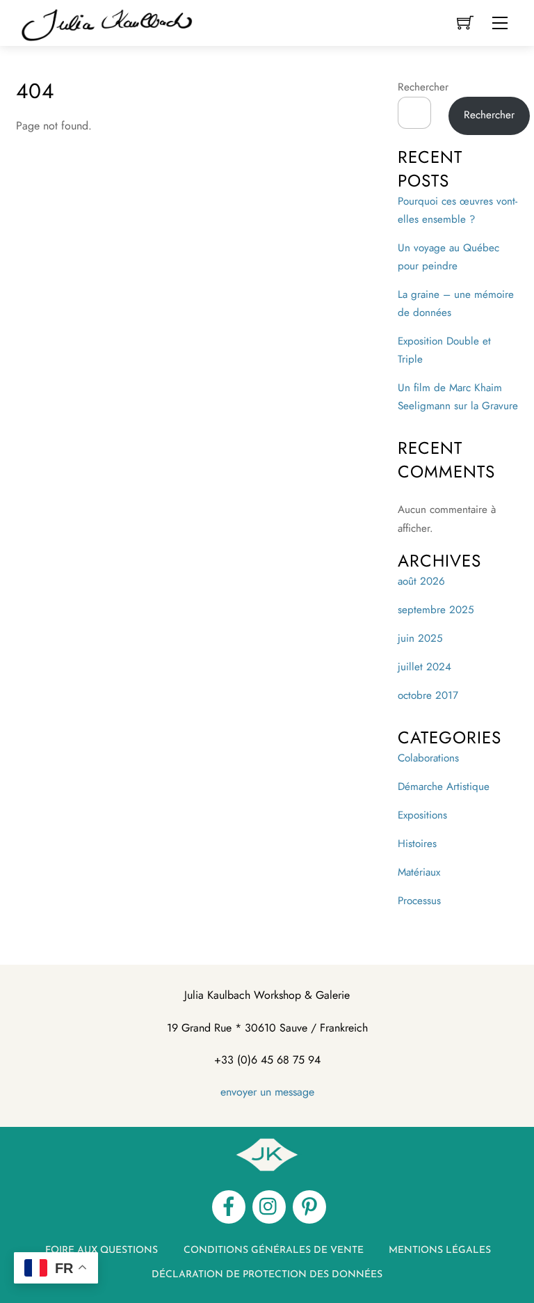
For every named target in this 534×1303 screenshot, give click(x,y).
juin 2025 (420, 638)
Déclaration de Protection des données (267, 1275)
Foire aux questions (101, 1250)
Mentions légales (440, 1250)
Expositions (422, 815)
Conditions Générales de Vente (274, 1250)
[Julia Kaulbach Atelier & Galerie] (106, 22)
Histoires (417, 843)
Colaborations (428, 758)
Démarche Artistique (444, 786)
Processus (419, 900)
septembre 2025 (436, 609)
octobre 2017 (428, 695)
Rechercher (423, 87)
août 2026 (421, 581)
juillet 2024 (424, 666)
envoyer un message (267, 1092)
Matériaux (419, 872)
